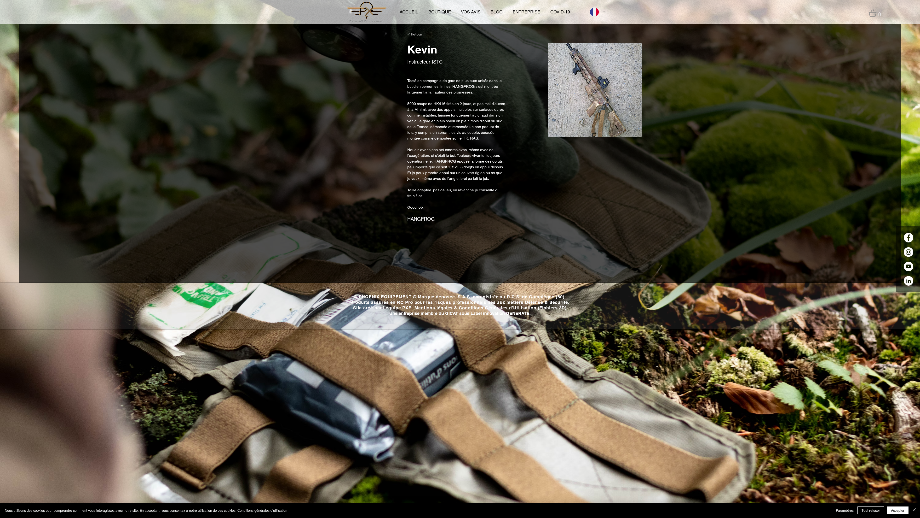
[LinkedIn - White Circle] (908, 281)
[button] (877, 13)
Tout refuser (871, 510)
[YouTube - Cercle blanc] (908, 266)
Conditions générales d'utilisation (262, 510)
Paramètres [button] (845, 510)
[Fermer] (914, 510)
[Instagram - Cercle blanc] (908, 252)
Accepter (897, 510)
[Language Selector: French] (597, 11)
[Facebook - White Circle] (908, 237)
